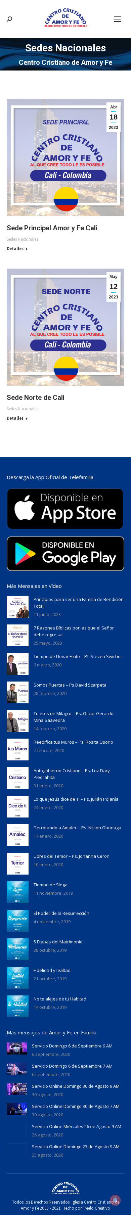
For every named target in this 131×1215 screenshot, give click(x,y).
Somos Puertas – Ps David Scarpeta (70, 685)
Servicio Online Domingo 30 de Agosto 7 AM (76, 1106)
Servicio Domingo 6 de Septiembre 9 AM (72, 1046)
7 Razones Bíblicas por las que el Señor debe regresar (74, 631)
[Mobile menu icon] (117, 19)
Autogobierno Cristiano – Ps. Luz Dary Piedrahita (72, 773)
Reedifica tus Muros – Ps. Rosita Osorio (73, 742)
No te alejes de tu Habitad (60, 999)
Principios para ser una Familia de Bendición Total (79, 602)
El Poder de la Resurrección (61, 913)
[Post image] (18, 607)
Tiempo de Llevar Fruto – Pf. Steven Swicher (78, 656)
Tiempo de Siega (51, 885)
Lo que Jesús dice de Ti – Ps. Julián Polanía (76, 799)
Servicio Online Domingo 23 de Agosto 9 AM (76, 1146)
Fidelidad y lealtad (52, 970)
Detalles (15, 248)
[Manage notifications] (115, 1200)
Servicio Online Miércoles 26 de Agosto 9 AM (76, 1126)
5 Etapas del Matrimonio (58, 942)
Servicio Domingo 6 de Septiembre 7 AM (72, 1066)
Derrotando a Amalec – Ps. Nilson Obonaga (77, 828)
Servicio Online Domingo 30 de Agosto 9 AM (76, 1086)
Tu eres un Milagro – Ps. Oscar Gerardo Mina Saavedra (74, 716)
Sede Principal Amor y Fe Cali (52, 228)
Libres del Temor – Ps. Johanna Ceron (72, 856)
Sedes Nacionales (22, 239)
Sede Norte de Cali (35, 397)
